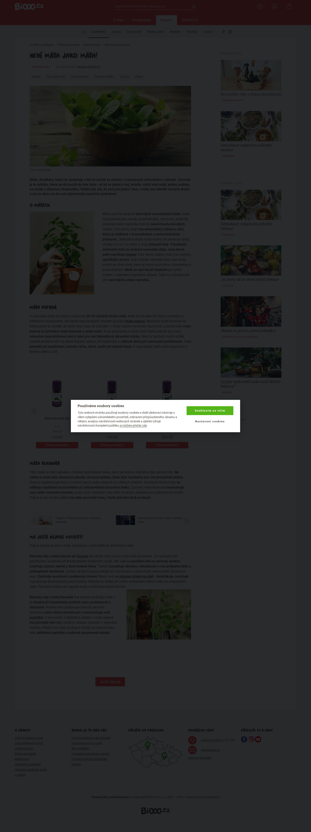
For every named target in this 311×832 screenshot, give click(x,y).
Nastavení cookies (210, 421)
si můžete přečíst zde (133, 425)
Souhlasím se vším (210, 410)
